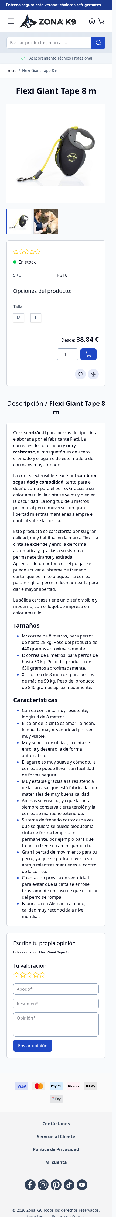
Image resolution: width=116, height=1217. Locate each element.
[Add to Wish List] (80, 374)
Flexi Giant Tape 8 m (40, 70)
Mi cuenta (56, 1162)
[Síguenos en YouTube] (82, 1184)
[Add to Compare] (93, 374)
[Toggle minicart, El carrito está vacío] (101, 21)
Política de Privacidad (56, 1149)
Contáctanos (56, 1124)
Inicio (11, 70)
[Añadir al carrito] (88, 354)
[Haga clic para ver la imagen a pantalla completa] (55, 153)
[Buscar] (98, 43)
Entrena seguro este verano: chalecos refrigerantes (54, 4)
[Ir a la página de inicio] (51, 21)
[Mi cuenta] (92, 21)
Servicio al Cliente (56, 1136)
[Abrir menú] (10, 21)
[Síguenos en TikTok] (69, 1184)
